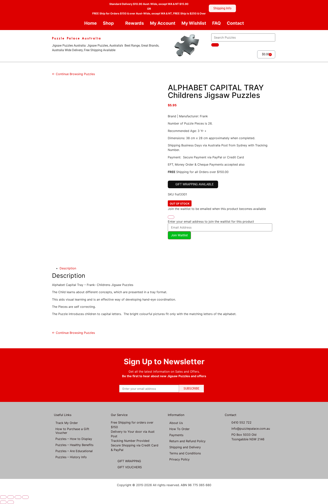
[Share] (18, 497)
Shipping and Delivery (185, 447)
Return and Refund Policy (187, 441)
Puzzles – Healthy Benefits (74, 445)
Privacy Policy (179, 459)
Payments (176, 435)
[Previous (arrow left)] (3, 502)
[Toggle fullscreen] (10, 497)
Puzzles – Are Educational (74, 451)
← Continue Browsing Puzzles (73, 74)
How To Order (179, 429)
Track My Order (66, 423)
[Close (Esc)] (25, 497)
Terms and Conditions (185, 453)
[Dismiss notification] (171, 217)
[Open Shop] (117, 23)
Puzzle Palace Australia (76, 38)
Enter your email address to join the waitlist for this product (211, 221)
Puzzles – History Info (71, 457)
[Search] (215, 45)
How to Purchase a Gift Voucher (72, 431)
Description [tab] (68, 268)
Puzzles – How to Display (73, 439)
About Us (176, 423)
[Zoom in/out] (3, 497)
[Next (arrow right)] (10, 502)
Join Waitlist (179, 235)
